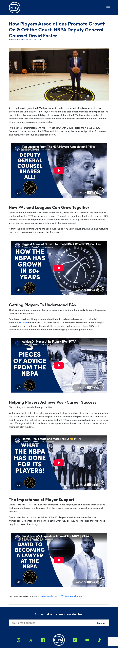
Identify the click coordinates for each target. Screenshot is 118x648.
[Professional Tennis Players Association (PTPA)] (14, 7)
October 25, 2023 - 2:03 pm (29, 39)
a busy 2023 (21, 322)
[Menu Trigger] (108, 6)
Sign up (101, 622)
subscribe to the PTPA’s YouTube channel (61, 595)
